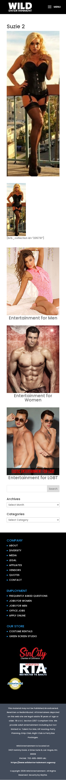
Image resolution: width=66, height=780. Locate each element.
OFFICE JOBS (17, 610)
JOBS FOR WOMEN (20, 601)
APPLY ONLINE (17, 615)
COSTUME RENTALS (20, 631)
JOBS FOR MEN (18, 605)
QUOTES (14, 575)
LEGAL (12, 560)
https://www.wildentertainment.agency (33, 762)
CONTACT (15, 580)
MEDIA (13, 555)
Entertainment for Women (33, 398)
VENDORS (15, 570)
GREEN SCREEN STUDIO (23, 636)
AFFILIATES (15, 565)
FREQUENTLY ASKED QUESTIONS (28, 596)
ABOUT (13, 545)
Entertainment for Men (33, 318)
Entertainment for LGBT (33, 478)
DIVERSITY (15, 550)
